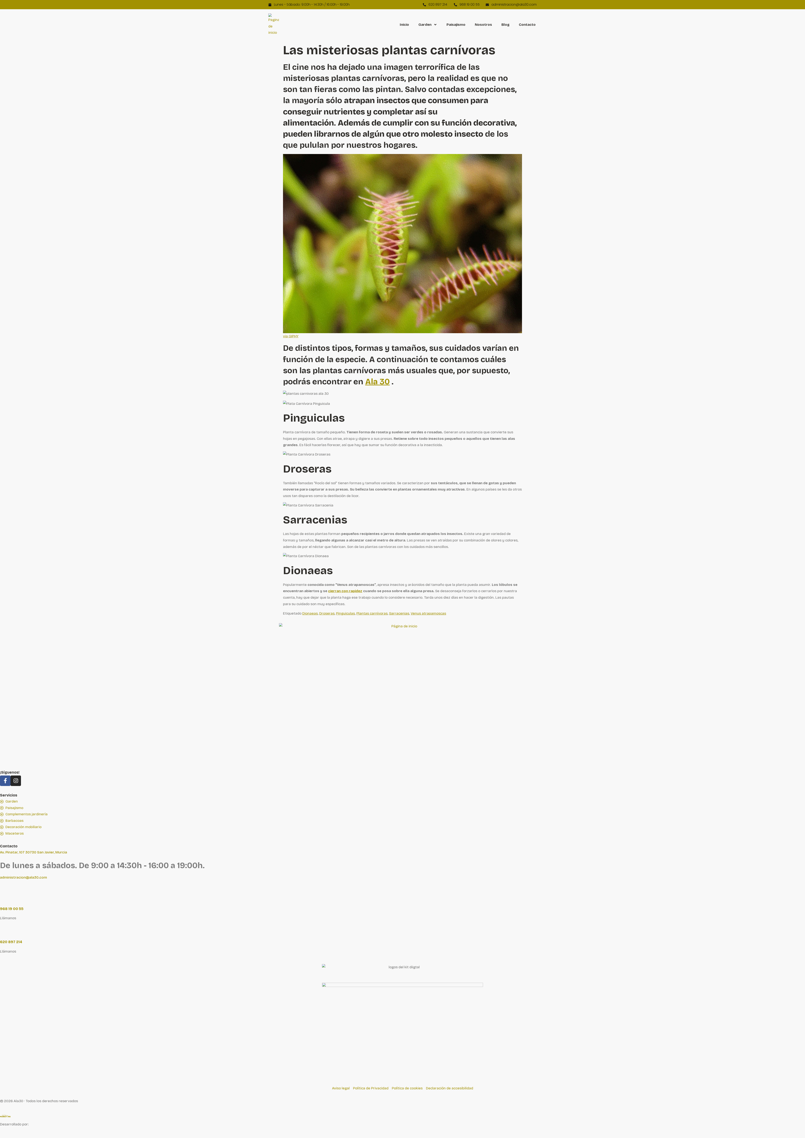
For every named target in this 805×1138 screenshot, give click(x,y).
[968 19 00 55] (5, 896)
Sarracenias (399, 613)
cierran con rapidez (345, 591)
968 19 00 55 (11, 908)
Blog (505, 25)
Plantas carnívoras (372, 613)
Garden (424, 25)
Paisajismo (456, 25)
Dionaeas (310, 613)
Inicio (404, 25)
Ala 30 (377, 381)
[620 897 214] (5, 929)
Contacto (527, 25)
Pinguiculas (345, 613)
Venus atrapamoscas (428, 613)
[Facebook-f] (5, 780)
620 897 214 (11, 942)
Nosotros (483, 25)
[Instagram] (15, 780)
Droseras (327, 613)
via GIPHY (291, 336)
